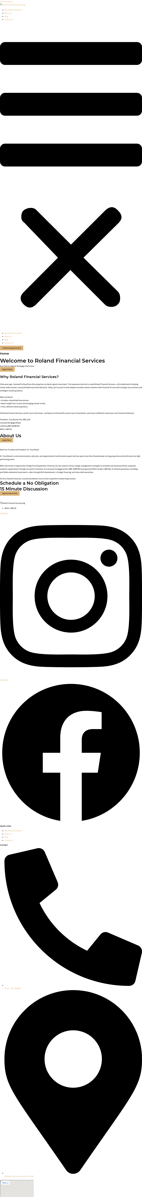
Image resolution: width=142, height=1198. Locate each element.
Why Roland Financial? (13, 10)
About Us (8, 13)
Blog (6, 16)
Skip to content (6, 1)
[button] (71, 176)
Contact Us (8, 19)
